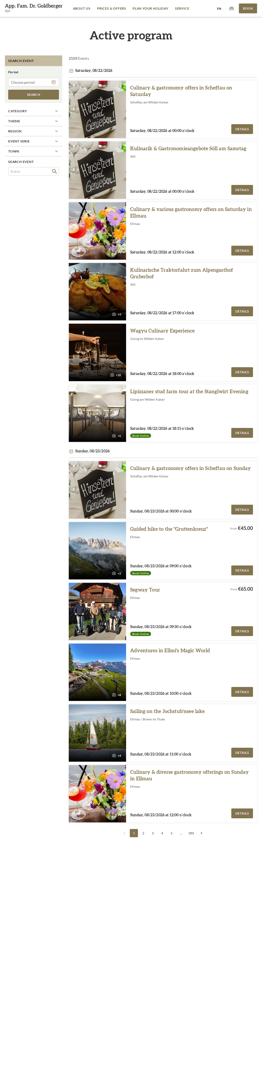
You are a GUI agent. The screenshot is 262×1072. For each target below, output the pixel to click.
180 (191, 833)
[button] (33, 111)
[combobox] (33, 171)
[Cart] (231, 8)
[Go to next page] (201, 833)
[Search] (55, 171)
